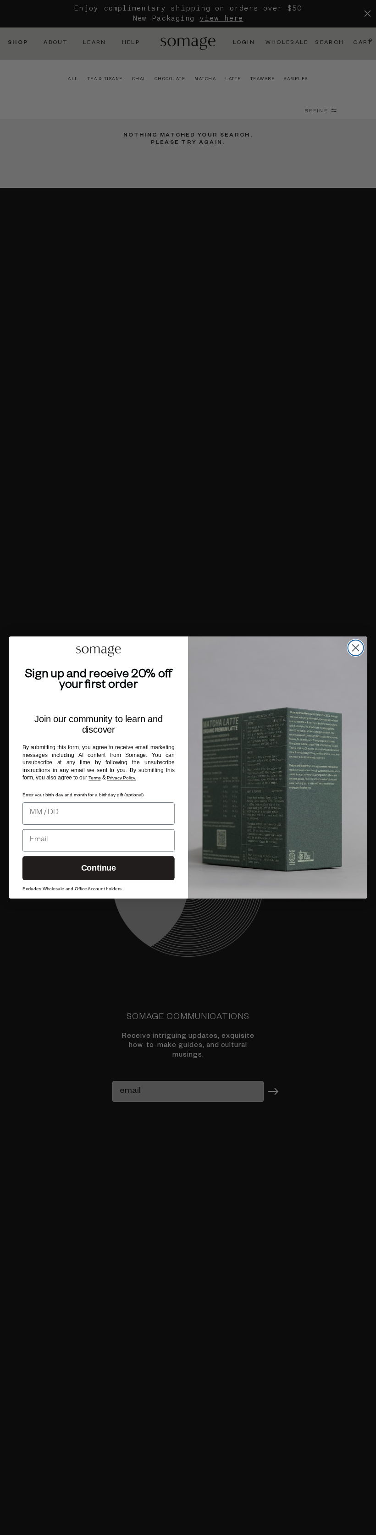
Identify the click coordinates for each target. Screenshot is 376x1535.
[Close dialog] (356, 648)
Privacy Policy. (121, 777)
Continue (98, 868)
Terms (94, 777)
